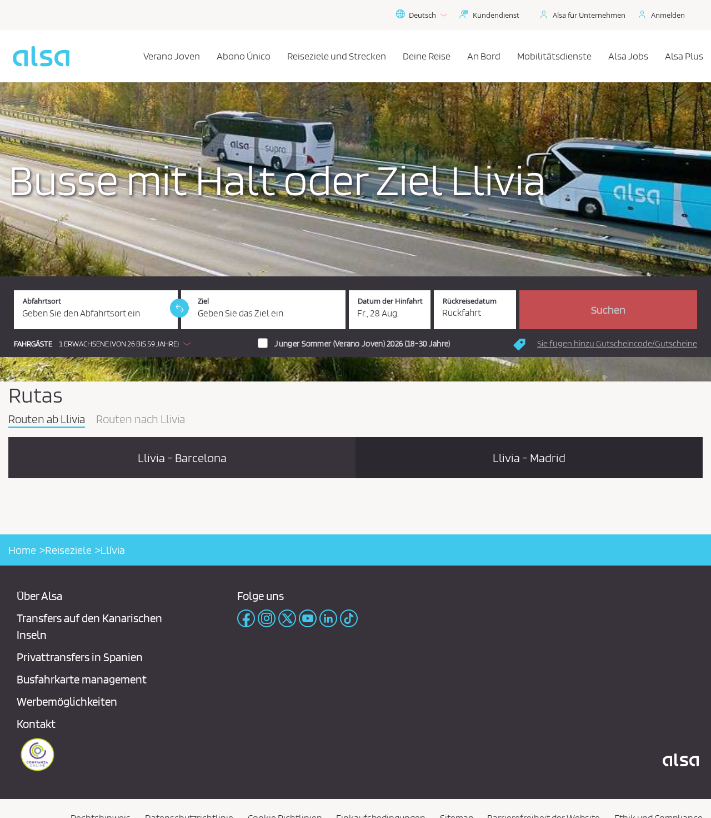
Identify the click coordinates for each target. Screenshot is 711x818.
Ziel (203, 301)
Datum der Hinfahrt (390, 301)
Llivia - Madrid (529, 457)
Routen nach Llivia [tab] (140, 420)
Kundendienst (496, 15)
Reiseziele (68, 550)
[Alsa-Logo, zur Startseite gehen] (41, 56)
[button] (105, 343)
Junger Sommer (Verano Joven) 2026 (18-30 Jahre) (362, 344)
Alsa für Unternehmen (589, 15)
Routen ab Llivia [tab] (46, 420)
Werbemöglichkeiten (67, 701)
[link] (179, 308)
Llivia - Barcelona (182, 457)
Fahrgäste (33, 344)
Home (22, 550)
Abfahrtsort (42, 301)
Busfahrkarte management (82, 679)
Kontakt (36, 724)
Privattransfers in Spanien (80, 657)
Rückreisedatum (470, 301)
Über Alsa (39, 596)
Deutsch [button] (422, 15)
